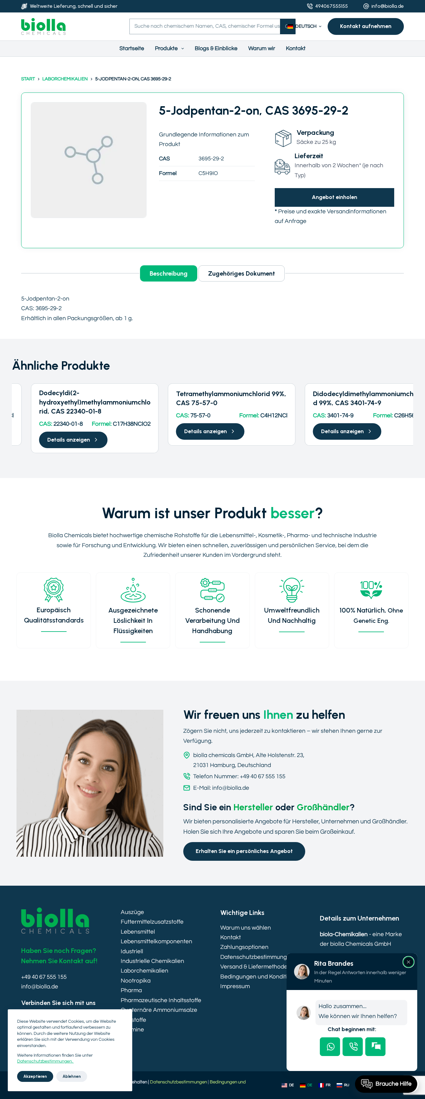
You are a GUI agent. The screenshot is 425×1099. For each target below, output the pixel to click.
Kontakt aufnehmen (365, 26)
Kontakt (296, 48)
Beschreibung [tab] (169, 273)
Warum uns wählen (245, 928)
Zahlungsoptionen (244, 947)
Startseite (131, 48)
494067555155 (331, 6)
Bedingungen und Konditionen (260, 976)
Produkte (166, 48)
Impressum (235, 986)
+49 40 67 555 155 (44, 977)
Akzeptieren (35, 1076)
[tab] (330, 1046)
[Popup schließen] (408, 962)
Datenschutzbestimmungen (257, 957)
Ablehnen (72, 1076)
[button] (304, 27)
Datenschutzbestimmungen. (45, 1061)
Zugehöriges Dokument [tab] (241, 273)
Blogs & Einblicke (216, 48)
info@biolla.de (387, 6)
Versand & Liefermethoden (255, 967)
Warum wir (261, 48)
